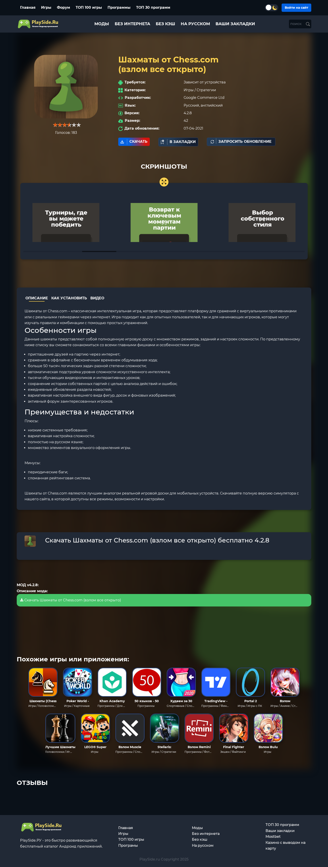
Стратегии (206, 90)
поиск (296, 24)
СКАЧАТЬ (138, 141)
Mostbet (273, 836)
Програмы (128, 845)
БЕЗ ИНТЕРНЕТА (132, 23)
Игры (46, 7)
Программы (119, 7)
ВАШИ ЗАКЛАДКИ (235, 23)
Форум (63, 7)
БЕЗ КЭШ (165, 23)
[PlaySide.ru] (38, 24)
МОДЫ (101, 23)
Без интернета (206, 834)
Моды (197, 828)
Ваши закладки (280, 831)
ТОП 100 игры (89, 7)
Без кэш (199, 839)
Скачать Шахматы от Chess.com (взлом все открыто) (72, 600)
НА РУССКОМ (195, 23)
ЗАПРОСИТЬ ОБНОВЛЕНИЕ (245, 141)
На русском (203, 845)
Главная (27, 7)
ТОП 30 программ (153, 7)
